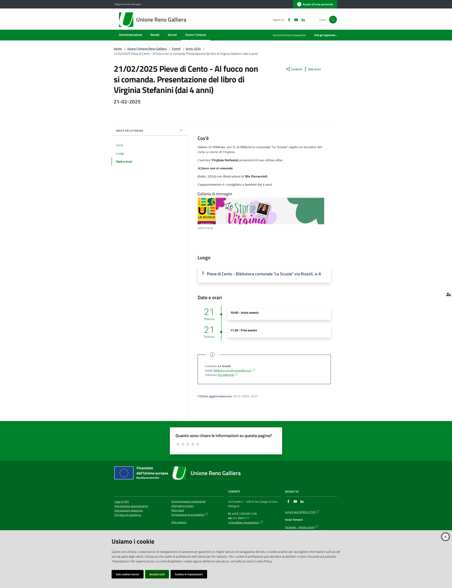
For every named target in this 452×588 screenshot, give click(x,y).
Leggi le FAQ (121, 501)
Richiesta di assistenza (127, 515)
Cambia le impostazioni (189, 574)
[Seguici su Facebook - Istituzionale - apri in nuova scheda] (287, 19)
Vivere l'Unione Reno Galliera (147, 48)
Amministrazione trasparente (188, 501)
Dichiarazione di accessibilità (187, 515)
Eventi (176, 48)
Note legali (177, 510)
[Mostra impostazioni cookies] (448, 294)
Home (118, 48)
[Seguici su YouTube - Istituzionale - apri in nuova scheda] (294, 19)
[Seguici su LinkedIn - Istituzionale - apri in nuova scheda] (301, 19)
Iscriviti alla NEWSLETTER (300, 512)
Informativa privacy (182, 506)
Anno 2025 (193, 48)
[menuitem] (130, 35)
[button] (333, 19)
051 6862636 (226, 375)
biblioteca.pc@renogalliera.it (232, 370)
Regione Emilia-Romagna (128, 4)
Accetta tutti (157, 574)
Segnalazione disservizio (128, 510)
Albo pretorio (178, 522)
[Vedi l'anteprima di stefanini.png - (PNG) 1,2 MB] (261, 211)
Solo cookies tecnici (127, 574)
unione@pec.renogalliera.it (243, 522)
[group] (264, 214)
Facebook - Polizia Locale (299, 527)
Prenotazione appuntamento (131, 506)
